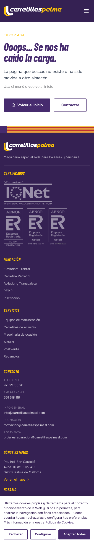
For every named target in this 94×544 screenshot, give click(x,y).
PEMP (8, 291)
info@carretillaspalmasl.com (24, 413)
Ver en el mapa (15, 479)
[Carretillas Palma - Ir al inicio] (33, 11)
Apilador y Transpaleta (20, 283)
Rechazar (15, 534)
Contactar (70, 105)
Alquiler (9, 342)
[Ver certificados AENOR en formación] (14, 227)
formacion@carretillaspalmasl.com (29, 425)
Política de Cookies (59, 522)
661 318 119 (12, 397)
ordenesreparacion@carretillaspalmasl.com (35, 437)
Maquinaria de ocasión (20, 334)
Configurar (43, 534)
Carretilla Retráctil (17, 276)
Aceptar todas (74, 534)
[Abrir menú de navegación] (86, 11)
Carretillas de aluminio (20, 327)
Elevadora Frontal (17, 269)
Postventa (11, 349)
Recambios (12, 356)
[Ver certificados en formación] (28, 192)
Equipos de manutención (22, 320)
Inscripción (12, 298)
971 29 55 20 (13, 385)
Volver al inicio (30, 105)
